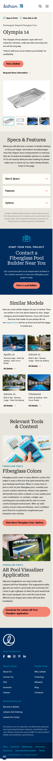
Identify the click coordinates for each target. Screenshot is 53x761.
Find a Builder (13, 63)
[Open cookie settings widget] (4, 757)
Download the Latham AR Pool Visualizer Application (22, 611)
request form (12, 322)
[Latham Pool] (13, 6)
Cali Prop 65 (15, 747)
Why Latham (40, 671)
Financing (39, 677)
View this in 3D (30, 18)
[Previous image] (9, 98)
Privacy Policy (40, 747)
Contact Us (8, 677)
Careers (6, 692)
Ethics (5, 747)
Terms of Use (7, 750)
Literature (39, 692)
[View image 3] (32, 121)
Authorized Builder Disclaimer (25, 750)
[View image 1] (8, 121)
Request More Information (15, 72)
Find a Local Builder (26, 285)
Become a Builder (11, 706)
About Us (7, 671)
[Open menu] (47, 6)
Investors (7, 687)
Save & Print (12, 18)
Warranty (39, 682)
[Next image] (44, 98)
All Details (8, 368)
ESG (5, 682)
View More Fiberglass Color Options (24, 522)
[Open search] (40, 6)
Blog (37, 687)
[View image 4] (44, 121)
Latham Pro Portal (11, 717)
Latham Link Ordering (12, 712)
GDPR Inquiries (27, 747)
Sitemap (42, 750)
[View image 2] (20, 121)
